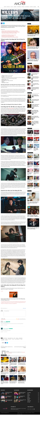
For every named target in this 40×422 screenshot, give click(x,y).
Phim (18, 371)
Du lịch (12, 6)
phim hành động (11, 108)
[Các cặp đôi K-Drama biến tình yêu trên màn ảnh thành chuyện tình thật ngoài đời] (22, 378)
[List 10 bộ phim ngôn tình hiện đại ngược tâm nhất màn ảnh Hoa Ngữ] (30, 178)
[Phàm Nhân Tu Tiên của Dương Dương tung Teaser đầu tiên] (30, 132)
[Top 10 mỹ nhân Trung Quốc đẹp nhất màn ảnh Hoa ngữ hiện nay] (30, 163)
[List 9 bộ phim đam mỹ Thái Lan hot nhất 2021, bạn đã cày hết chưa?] (36, 185)
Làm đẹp (15, 6)
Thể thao (23, 6)
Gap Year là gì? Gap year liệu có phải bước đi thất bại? (20, 347)
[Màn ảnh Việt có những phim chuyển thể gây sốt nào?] (36, 139)
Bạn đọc (35, 6)
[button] (38, 7)
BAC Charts (33, 412)
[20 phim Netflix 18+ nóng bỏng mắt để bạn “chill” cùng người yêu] (16, 393)
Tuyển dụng (26, 412)
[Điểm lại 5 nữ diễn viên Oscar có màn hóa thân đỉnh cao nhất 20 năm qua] (30, 139)
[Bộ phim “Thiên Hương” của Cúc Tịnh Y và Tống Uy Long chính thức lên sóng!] (3, 397)
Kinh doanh (27, 6)
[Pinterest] (30, 409)
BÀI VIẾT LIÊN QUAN (3, 355)
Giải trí (5, 6)
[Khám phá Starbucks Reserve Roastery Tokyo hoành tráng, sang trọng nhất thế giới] (13, 378)
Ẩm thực (8, 6)
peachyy (7, 351)
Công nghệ (18, 6)
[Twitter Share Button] (4, 23)
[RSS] (32, 409)
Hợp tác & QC (29, 412)
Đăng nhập (24, 308)
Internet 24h (29, 400)
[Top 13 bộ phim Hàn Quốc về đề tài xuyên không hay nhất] (33, 222)
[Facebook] (28, 409)
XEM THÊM (8, 355)
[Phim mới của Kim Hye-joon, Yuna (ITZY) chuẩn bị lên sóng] (33, 197)
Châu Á (10, 380)
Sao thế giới (11, 371)
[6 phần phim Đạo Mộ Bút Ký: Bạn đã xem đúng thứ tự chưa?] (29, 74)
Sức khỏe (31, 6)
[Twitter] (34, 409)
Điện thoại (28, 398)
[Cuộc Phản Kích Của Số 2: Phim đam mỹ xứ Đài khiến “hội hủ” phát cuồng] (36, 156)
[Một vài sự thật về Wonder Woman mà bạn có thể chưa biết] (30, 146)
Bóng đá (28, 399)
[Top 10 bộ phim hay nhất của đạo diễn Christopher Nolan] (33, 42)
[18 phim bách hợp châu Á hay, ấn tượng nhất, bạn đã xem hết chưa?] (29, 81)
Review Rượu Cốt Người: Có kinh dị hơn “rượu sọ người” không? (6, 347)
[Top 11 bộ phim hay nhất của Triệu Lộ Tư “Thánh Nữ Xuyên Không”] (30, 156)
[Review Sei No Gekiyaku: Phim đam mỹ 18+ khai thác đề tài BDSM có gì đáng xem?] (29, 84)
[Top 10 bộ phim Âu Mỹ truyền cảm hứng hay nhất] (33, 29)
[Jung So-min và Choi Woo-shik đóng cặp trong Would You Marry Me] (22, 369)
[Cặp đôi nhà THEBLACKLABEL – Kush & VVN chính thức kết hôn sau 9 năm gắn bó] (13, 369)
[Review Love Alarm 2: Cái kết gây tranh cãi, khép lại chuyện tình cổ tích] (30, 185)
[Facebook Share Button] (1, 23)
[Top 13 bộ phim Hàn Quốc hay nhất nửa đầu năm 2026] (29, 118)
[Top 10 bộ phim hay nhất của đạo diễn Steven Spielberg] (33, 54)
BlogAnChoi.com (13, 408)
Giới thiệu (18, 412)
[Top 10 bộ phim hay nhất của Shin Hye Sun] (29, 96)
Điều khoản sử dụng (22, 412)
